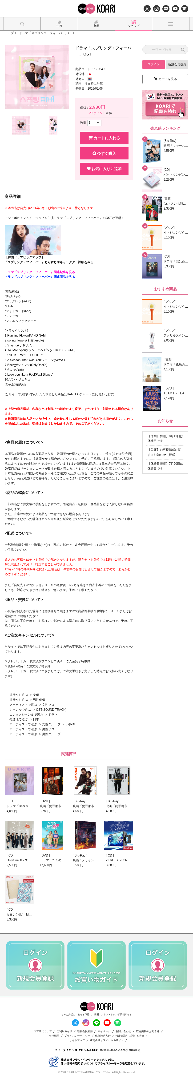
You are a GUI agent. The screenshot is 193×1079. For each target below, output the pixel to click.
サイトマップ (77, 1040)
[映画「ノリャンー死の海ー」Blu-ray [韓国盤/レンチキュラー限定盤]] (85, 835)
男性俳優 (39, 700)
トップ (9, 33)
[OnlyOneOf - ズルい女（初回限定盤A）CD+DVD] (19, 835)
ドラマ (52, 714)
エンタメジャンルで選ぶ (26, 714)
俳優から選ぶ (18, 695)
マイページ (104, 1031)
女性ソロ (48, 704)
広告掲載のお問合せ (147, 1031)
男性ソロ (48, 729)
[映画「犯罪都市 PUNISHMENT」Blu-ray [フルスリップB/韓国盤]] (85, 780)
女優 (36, 695)
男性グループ (51, 734)
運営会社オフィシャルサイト (107, 1040)
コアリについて (43, 1031)
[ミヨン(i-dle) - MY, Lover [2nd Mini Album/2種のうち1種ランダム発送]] (19, 889)
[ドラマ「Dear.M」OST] (19, 780)
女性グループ (51, 724)
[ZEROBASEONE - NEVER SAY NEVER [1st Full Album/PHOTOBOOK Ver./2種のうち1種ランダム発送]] (118, 835)
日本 (36, 719)
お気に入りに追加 (106, 169)
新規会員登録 (177, 64)
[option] (37, 77)
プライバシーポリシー (77, 1036)
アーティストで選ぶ (23, 704)
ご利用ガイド (64, 1031)
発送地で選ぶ (18, 719)
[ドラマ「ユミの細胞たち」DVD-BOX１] (52, 835)
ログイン (153, 64)
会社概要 (54, 1036)
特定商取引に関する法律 (130, 1036)
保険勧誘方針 (103, 1036)
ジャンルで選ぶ (20, 709)
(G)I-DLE (72, 724)
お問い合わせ (123, 1031)
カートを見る (168, 79)
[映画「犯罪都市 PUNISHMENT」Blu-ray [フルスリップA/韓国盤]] (118, 780)
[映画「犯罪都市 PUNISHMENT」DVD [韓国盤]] (52, 780)
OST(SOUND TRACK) (51, 709)
